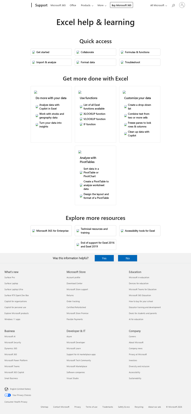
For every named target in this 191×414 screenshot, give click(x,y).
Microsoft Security (12, 342)
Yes (104, 258)
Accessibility (134, 372)
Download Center (74, 283)
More (101, 5)
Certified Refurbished (76, 307)
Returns (70, 295)
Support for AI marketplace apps (81, 354)
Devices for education (138, 283)
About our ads (154, 406)
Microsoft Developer (76, 342)
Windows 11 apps (12, 319)
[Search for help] (173, 5)
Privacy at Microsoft (138, 354)
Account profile (73, 277)
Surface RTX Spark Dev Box (16, 295)
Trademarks (107, 406)
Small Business (11, 378)
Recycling (139, 406)
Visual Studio (73, 378)
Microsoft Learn (74, 348)
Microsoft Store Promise (77, 313)
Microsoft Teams (12, 366)
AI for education (136, 319)
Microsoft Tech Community (79, 360)
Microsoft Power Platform (15, 360)
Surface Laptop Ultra (13, 289)
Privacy (77, 406)
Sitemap (44, 406)
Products (85, 5)
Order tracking (73, 301)
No (128, 258)
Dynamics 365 (10, 348)
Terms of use (91, 406)
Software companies (76, 372)
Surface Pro (9, 277)
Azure (69, 336)
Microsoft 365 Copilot (14, 372)
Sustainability (135, 378)
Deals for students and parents (143, 313)
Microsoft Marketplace (77, 366)
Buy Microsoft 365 (121, 5)
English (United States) (20, 388)
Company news (136, 348)
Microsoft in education (139, 277)
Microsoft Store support (77, 289)
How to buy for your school (141, 301)
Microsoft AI (9, 336)
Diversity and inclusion (139, 366)
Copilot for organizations (15, 301)
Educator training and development (145, 307)
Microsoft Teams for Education (142, 289)
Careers (132, 336)
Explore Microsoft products (16, 313)
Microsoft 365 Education (140, 295)
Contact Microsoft (61, 406)
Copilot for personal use (15, 307)
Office (73, 5)
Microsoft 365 (58, 5)
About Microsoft (136, 342)
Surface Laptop (11, 283)
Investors (133, 360)
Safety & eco (124, 406)
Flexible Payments (75, 319)
